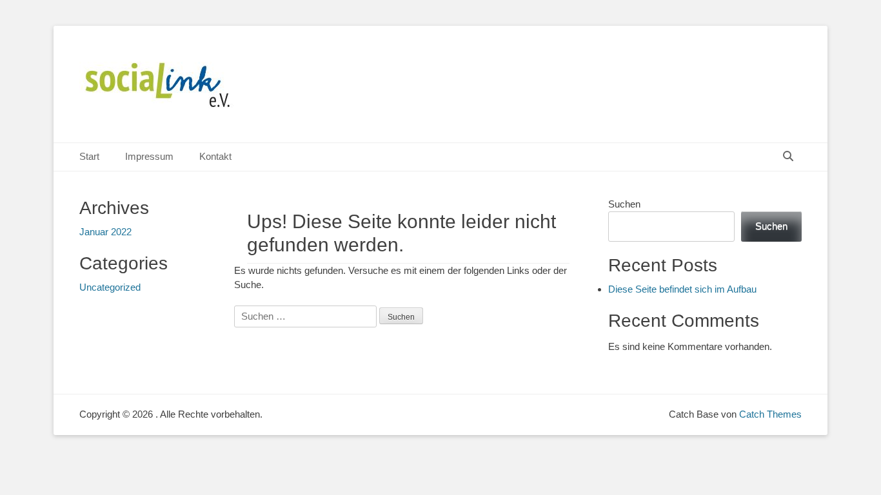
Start (89, 156)
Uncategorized (110, 287)
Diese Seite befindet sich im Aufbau (682, 289)
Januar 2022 (105, 231)
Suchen (624, 204)
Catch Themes (770, 414)
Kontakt (215, 156)
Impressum (149, 156)
